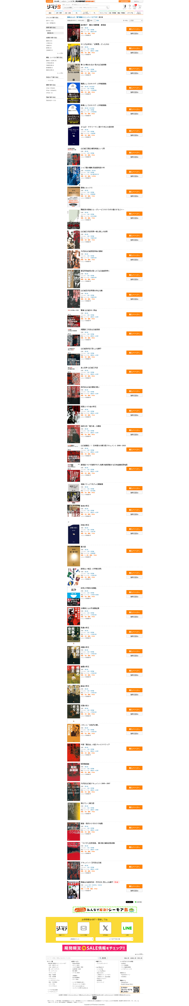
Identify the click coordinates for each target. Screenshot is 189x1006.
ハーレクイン (52, 978)
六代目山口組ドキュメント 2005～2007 (95, 783)
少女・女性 (68, 13)
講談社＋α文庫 (94, 317)
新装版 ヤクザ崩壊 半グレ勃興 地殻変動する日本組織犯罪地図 (104, 465)
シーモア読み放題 (53, 990)
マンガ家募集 (124, 965)
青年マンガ (90, 887)
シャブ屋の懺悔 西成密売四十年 (93, 168)
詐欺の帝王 (85, 525)
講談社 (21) (49, 40)
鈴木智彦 (92, 86)
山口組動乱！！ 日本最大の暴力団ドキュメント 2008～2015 (103, 446)
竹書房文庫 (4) (50, 65)
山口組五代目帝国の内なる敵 (92, 291)
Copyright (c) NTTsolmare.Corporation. (94, 1004)
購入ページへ (134, 29)
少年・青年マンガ (53, 965)
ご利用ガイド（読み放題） (104, 976)
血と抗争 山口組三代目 (89, 368)
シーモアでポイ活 (114, 939)
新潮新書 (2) (49, 67)
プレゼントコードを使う (79, 984)
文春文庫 (93, 531)
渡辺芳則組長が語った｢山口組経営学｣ (95, 271)
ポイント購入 (76, 965)
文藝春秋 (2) (49, 50)
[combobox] (91, 7)
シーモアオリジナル (54, 980)
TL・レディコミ (53, 971)
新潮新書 (93, 194)
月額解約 (75, 975)
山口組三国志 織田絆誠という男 (93, 148)
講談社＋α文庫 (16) (51, 60)
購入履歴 (75, 971)
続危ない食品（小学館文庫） (92, 569)
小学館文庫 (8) (50, 63)
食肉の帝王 (85, 506)
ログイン (136, 1)
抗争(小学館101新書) (88, 588)
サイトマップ (100, 982)
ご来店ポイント (74, 939)
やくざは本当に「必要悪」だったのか (95, 44)
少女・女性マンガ (53, 967)
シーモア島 (71, 1)
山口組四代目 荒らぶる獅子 (91, 349)
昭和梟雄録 (85, 764)
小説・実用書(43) (50, 23)
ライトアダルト (139, 13)
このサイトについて (108, 994)
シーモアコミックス (86, 13)
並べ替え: (126, 20)
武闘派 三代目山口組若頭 (90, 329)
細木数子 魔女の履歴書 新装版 (93, 25)
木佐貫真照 (88, 170)
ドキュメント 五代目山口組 (91, 863)
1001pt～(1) (49, 92)
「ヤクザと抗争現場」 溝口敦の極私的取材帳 (98, 843)
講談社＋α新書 (94, 50)
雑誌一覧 (126, 958)
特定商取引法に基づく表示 (98, 994)
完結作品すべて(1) (51, 100)
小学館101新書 (95, 594)
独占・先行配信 (53, 982)
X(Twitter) (123, 976)
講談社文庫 (93, 31)
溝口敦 (86, 28)
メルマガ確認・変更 (78, 967)
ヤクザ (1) (50, 80)
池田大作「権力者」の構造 (91, 426)
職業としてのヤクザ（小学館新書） (94, 84)
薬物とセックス (87, 188)
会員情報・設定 (77, 969)
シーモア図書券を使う (78, 982)
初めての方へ (100, 973)
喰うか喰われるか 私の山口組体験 (93, 65)
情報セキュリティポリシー (85, 994)
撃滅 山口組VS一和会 (89, 310)
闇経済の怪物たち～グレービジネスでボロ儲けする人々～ (102, 209)
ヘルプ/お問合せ (101, 971)
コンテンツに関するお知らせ (80, 988)
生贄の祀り (85, 706)
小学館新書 (93, 90)
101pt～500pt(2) (50, 88)
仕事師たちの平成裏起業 (90, 608)
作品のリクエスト (101, 978)
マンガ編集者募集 (126, 967)
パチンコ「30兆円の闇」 (90, 725)
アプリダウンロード (102, 963)
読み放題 (56, 1)
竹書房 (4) (48, 45)
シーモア (49, 1)
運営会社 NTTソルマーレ (124, 994)
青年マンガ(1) (50, 20)
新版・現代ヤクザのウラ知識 (92, 823)
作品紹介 (123, 963)
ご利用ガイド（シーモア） (104, 974)
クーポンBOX (76, 972)
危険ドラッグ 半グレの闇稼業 (92, 484)
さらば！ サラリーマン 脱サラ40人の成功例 (97, 127)
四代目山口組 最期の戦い (90, 387)
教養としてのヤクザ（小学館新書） (94, 105)
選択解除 (48, 30)
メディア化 (130, 13)
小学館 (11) (49, 43)
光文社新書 (93, 216)
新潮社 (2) (48, 48)
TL (94, 13)
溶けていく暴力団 (87, 803)
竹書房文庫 (93, 238)
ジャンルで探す (68, 7)
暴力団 (83, 547)
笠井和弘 (94, 885)
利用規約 (65, 994)
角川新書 (93, 490)
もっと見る (60, 73)
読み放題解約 (76, 977)
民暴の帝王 (85, 628)
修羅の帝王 (85, 667)
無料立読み (134, 33)
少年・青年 (59, 13)
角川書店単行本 (95, 174)
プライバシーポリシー (73, 994)
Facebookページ (125, 974)
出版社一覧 (133, 958)
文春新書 (93, 133)
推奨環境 (99, 980)
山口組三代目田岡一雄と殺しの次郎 (94, 231)
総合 (50, 13)
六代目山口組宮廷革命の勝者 (92, 251)
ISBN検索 (116, 994)
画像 (97, 20)
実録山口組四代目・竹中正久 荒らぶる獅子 (97, 882)
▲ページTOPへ (139, 954)
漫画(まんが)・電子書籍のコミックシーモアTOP (82, 17)
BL (76, 13)
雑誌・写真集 (121, 13)
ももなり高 (88, 885)
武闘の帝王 (85, 647)
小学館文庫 (93, 575)
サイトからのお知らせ (78, 986)
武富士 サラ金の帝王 (88, 407)
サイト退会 (75, 979)
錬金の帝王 (85, 686)
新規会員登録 (76, 963)
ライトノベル (103, 13)
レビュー (64, 1)
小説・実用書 (112, 13)
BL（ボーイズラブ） (54, 969)
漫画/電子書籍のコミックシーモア (57, 963)
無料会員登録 (124, 1)
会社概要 (61, 994)
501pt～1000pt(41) (51, 90)
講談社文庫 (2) (50, 70)
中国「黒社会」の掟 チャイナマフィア (95, 744)
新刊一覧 (140, 958)
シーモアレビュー (53, 991)
